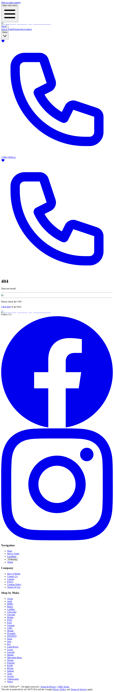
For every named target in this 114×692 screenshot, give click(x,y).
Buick (10, 606)
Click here (6, 306)
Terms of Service (79, 689)
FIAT (9, 620)
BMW (10, 604)
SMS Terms (63, 686)
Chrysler (11, 614)
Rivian (10, 668)
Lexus (10, 649)
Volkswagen (13, 679)
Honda (10, 630)
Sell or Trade (7, 29)
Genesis (11, 625)
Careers (10, 579)
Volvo (10, 681)
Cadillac (11, 609)
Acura (10, 598)
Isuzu (9, 639)
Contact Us (12, 576)
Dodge (10, 617)
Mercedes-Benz (14, 657)
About (10, 562)
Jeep (9, 641)
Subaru (10, 671)
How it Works (13, 573)
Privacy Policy (59, 689)
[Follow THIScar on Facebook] (57, 427)
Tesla (9, 673)
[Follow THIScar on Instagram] (57, 539)
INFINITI (11, 636)
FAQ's (10, 582)
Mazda (10, 655)
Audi (9, 601)
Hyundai (11, 633)
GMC (10, 628)
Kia (9, 644)
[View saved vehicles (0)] (3, 42)
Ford (9, 622)
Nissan (10, 660)
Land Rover (12, 647)
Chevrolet (11, 612)
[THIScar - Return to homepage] (26, 23)
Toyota (10, 676)
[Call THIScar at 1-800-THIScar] (57, 274)
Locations (27, 29)
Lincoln (10, 652)
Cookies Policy (14, 584)
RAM (10, 665)
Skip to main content (10, 2)
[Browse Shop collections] (7, 26)
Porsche (11, 663)
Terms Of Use (13, 587)
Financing (18, 29)
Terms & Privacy (48, 686)
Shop (3, 26)
